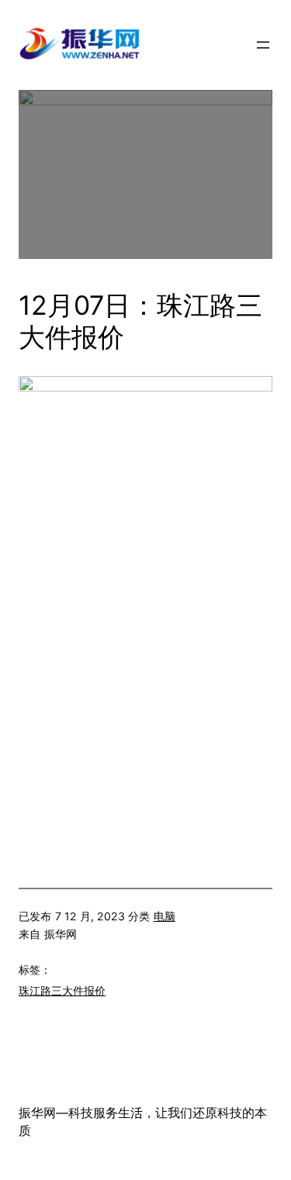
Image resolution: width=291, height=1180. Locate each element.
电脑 (164, 916)
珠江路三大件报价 (62, 990)
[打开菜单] (263, 45)
